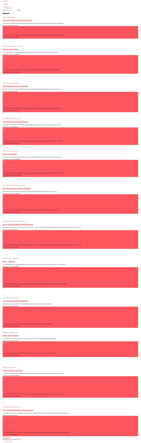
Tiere (20, 407)
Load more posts (6, 436)
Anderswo (5, 17)
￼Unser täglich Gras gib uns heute (17, 20)
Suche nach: (5, 10)
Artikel (6, 6)
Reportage (13, 17)
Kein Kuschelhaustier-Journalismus (18, 410)
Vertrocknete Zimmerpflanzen (15, 121)
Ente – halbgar (9, 261)
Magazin (8, 17)
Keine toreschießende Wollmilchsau (18, 224)
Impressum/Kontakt (8, 8)
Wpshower (10, 439)
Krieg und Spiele (10, 154)
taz (22, 46)
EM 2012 (7, 221)
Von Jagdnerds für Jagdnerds (15, 301)
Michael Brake (5, 1)
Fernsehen (11, 46)
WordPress (20, 439)
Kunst (10, 367)
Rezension (19, 46)
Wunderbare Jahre (10, 49)
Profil (6, 3)
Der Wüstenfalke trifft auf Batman (17, 188)
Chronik (6, 4)
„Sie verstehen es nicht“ (13, 370)
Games (7, 151)
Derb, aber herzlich (11, 335)
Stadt (18, 118)
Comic (7, 46)
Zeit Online (22, 185)
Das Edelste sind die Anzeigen (15, 86)
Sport (22, 221)
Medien (10, 83)
